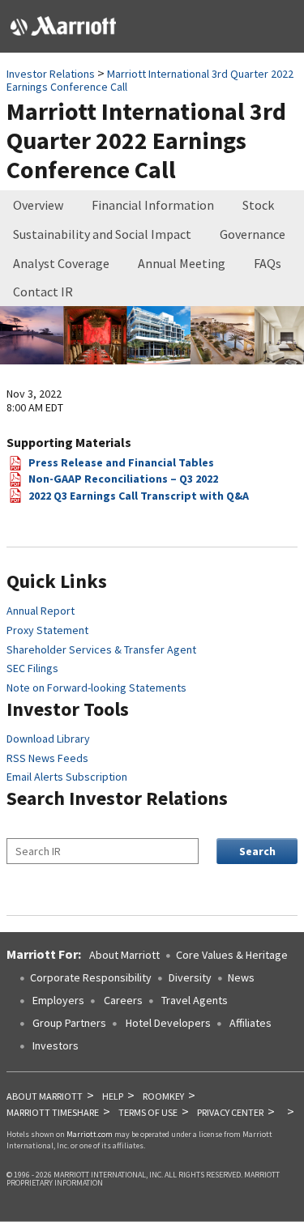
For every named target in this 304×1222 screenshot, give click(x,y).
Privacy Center (230, 1112)
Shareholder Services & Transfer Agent (101, 649)
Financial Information (153, 205)
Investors (55, 1045)
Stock (258, 205)
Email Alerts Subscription (66, 776)
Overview (38, 205)
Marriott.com (89, 1134)
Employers (57, 1000)
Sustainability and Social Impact (102, 234)
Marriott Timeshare (52, 1112)
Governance (252, 234)
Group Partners (69, 1022)
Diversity (190, 977)
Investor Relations (50, 73)
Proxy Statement (47, 630)
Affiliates (250, 1022)
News (241, 977)
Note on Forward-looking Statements (96, 687)
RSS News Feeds (47, 758)
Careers (123, 1000)
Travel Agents (194, 1000)
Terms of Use (148, 1112)
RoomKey (163, 1096)
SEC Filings (32, 668)
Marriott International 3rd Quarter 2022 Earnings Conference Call (149, 80)
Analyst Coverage (61, 263)
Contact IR (43, 291)
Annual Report (40, 610)
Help (112, 1096)
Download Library (48, 738)
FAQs (267, 263)
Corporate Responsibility (91, 977)
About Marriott (124, 954)
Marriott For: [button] (43, 954)
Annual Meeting (181, 263)
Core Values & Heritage (232, 954)
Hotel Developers (168, 1022)
